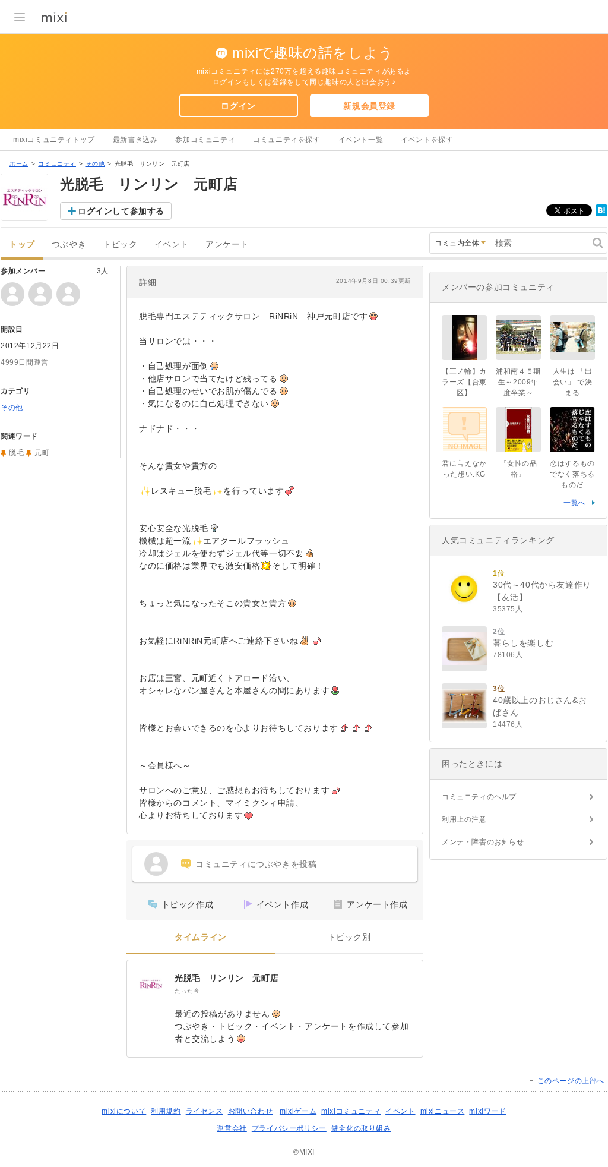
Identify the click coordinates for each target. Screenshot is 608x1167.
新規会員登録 (369, 106)
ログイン (238, 106)
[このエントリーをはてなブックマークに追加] (601, 214)
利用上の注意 (464, 819)
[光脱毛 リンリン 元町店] (151, 984)
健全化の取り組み (361, 1128)
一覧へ (574, 503)
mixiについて (124, 1111)
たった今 (187, 991)
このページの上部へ (570, 1081)
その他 (95, 163)
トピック (120, 244)
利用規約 (165, 1111)
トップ (22, 244)
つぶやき (69, 244)
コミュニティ (57, 163)
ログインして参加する (121, 211)
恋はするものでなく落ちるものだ (572, 474)
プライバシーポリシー (289, 1128)
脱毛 (16, 453)
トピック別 (349, 937)
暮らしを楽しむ (523, 643)
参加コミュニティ (205, 139)
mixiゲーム (298, 1111)
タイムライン (201, 937)
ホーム (19, 163)
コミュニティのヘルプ (479, 797)
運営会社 (231, 1128)
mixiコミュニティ (351, 1111)
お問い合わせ (250, 1111)
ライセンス (204, 1111)
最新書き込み (135, 139)
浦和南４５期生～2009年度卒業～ (518, 382)
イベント (171, 244)
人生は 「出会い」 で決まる (573, 382)
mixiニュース (442, 1111)
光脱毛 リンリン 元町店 (226, 978)
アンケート (227, 244)
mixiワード (487, 1111)
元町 (41, 453)
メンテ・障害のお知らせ (483, 842)
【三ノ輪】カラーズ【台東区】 (464, 382)
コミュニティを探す (286, 139)
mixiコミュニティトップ (54, 139)
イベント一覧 (361, 139)
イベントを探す (427, 139)
